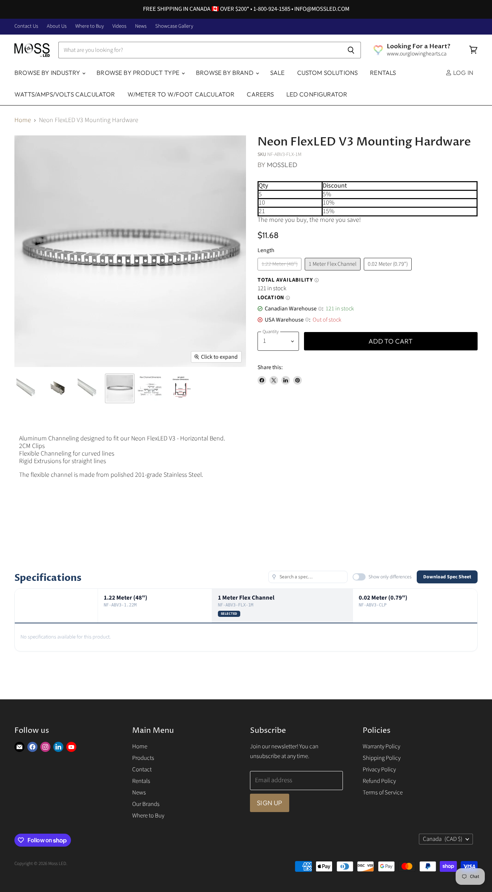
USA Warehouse (287, 320)
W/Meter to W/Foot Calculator (181, 94)
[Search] (351, 50)
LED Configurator (317, 94)
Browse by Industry (47, 72)
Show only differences (390, 576)
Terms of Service (383, 792)
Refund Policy (379, 781)
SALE (277, 72)
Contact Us (26, 26)
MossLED (282, 165)
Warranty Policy (381, 746)
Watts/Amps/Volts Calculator (64, 94)
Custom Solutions (327, 72)
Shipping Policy (382, 758)
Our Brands (146, 804)
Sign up (269, 803)
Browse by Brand (225, 72)
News (141, 26)
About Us (57, 26)
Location (274, 298)
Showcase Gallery (174, 26)
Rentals (383, 72)
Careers (260, 94)
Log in (462, 72)
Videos (119, 26)
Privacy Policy (379, 769)
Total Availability (288, 280)
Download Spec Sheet (447, 576)
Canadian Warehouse (293, 309)
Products (143, 758)
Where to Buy (89, 26)
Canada (442, 839)
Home (22, 120)
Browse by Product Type (139, 72)
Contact (142, 769)
